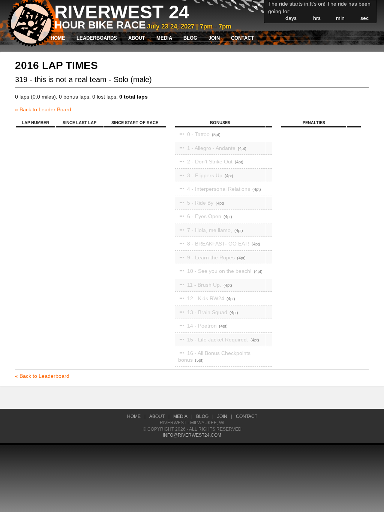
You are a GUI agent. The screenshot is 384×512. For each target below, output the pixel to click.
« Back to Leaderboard (42, 376)
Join (214, 38)
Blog (190, 38)
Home (58, 38)
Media (164, 38)
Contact (242, 38)
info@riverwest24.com (192, 435)
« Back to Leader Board (43, 109)
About (136, 38)
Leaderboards (96, 38)
